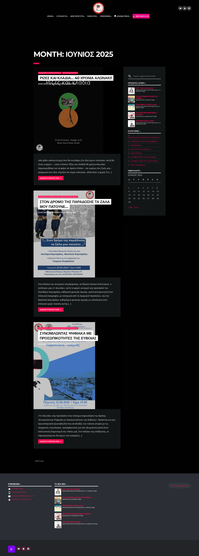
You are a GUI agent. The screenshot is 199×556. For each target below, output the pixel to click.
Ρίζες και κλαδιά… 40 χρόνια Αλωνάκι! (76, 78)
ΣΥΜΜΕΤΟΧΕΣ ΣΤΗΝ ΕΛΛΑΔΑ (143, 157)
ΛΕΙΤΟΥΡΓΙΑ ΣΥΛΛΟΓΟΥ (70, 73)
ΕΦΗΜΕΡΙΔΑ (136, 145)
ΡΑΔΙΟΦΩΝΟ (136, 153)
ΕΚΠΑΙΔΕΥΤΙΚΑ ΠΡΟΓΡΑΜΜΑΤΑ (144, 141)
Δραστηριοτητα (77, 16)
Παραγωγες (92, 16)
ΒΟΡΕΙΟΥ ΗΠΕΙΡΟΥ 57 (22, 499)
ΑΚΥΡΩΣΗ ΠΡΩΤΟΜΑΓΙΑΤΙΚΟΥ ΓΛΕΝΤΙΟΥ (146, 114)
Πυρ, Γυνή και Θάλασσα (145, 88)
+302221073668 (19, 492)
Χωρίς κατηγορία (138, 165)
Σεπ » (136, 207)
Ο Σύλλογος (62, 16)
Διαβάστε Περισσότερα (51, 178)
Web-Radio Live (142, 16)
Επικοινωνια (105, 16)
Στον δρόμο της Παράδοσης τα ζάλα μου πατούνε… (75, 204)
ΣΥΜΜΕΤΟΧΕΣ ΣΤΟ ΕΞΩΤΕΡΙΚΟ (144, 161)
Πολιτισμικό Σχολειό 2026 (146, 105)
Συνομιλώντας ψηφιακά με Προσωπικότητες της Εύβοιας (68, 335)
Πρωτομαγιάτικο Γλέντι (145, 121)
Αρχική (50, 16)
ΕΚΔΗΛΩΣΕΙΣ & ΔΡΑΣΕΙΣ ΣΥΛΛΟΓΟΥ (50, 73)
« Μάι (130, 207)
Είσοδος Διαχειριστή (179, 485)
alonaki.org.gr (17, 488)
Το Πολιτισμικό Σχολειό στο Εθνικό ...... (147, 97)
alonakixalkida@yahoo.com (23, 496)
